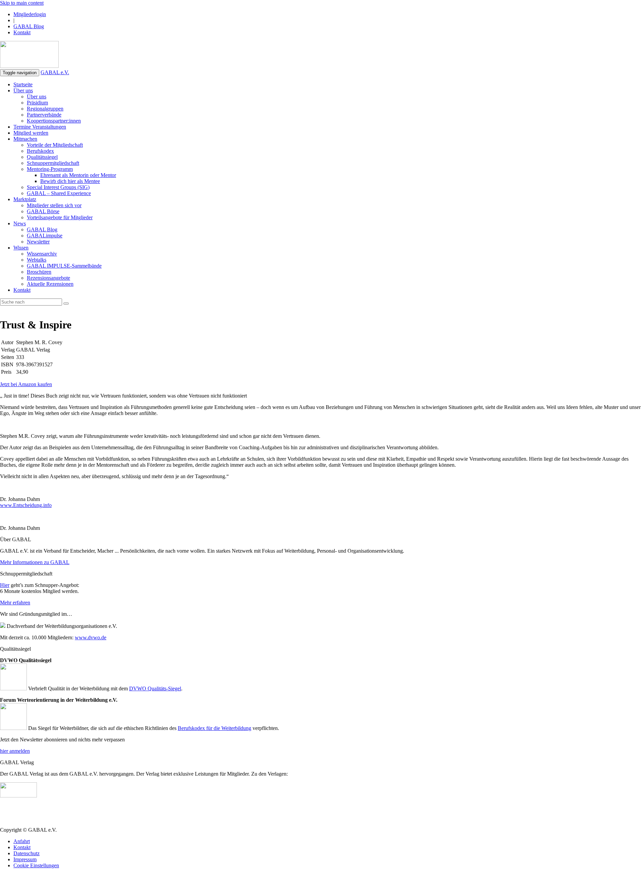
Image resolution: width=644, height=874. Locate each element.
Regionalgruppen (45, 108)
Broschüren (39, 272)
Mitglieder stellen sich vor (54, 205)
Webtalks (36, 260)
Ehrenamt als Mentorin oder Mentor (78, 175)
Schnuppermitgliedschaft (53, 163)
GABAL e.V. (55, 72)
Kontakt (22, 32)
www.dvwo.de (90, 637)
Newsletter (38, 241)
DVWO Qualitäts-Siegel (155, 688)
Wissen (21, 247)
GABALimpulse (44, 235)
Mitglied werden (30, 133)
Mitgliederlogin (29, 14)
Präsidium (37, 102)
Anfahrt (21, 841)
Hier (4, 585)
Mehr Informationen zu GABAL (34, 562)
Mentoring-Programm (50, 169)
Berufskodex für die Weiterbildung (214, 728)
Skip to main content (22, 3)
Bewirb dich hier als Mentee (70, 181)
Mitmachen (25, 139)
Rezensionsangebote (48, 278)
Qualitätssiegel (42, 157)
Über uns (23, 90)
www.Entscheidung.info (26, 505)
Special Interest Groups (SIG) (58, 187)
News (19, 223)
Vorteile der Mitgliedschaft (55, 145)
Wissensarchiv (42, 254)
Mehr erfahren (15, 602)
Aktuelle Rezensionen (50, 284)
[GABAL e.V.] (29, 55)
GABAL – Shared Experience (59, 193)
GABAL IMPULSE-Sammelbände (64, 266)
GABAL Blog (28, 26)
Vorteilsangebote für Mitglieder (60, 217)
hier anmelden (15, 751)
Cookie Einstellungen (36, 865)
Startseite (23, 84)
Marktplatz (24, 199)
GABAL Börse (43, 211)
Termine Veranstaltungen (39, 127)
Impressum (25, 859)
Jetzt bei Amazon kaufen (26, 384)
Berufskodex (40, 151)
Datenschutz (26, 853)
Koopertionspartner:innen (54, 121)
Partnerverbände (44, 115)
